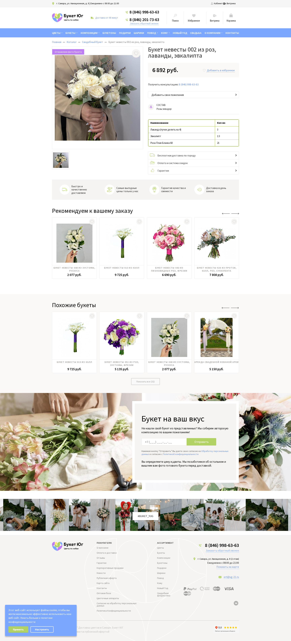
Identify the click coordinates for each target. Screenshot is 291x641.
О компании (212, 33)
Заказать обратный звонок (144, 23)
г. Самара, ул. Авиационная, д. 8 (72, 3)
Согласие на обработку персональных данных (116, 604)
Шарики (139, 33)
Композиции (89, 33)
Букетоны (109, 33)
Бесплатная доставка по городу (176, 155)
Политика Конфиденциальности (114, 611)
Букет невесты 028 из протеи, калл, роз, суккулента (216, 269)
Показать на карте (227, 566)
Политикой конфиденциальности (181, 454)
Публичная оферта (107, 578)
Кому (164, 33)
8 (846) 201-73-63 (144, 20)
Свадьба (195, 33)
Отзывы (101, 558)
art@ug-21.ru (231, 577)
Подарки (125, 33)
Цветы (56, 33)
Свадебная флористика (163, 594)
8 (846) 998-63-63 (144, 12)
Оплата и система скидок (172, 163)
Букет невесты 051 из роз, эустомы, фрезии (122, 363)
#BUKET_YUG (145, 516)
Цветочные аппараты (108, 598)
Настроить (42, 629)
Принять (18, 629)
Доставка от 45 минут (106, 17)
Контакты (232, 33)
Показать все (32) (145, 381)
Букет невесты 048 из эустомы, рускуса (74, 269)
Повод (151, 33)
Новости (101, 573)
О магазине (102, 548)
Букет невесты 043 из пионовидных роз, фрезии (169, 269)
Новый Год (180, 33)
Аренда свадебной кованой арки (216, 362)
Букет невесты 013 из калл (121, 267)
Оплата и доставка (107, 553)
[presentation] (226, 213)
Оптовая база (104, 593)
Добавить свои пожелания (168, 94)
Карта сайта (103, 583)
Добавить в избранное (221, 70)
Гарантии (163, 170)
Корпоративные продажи (110, 568)
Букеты (70, 33)
